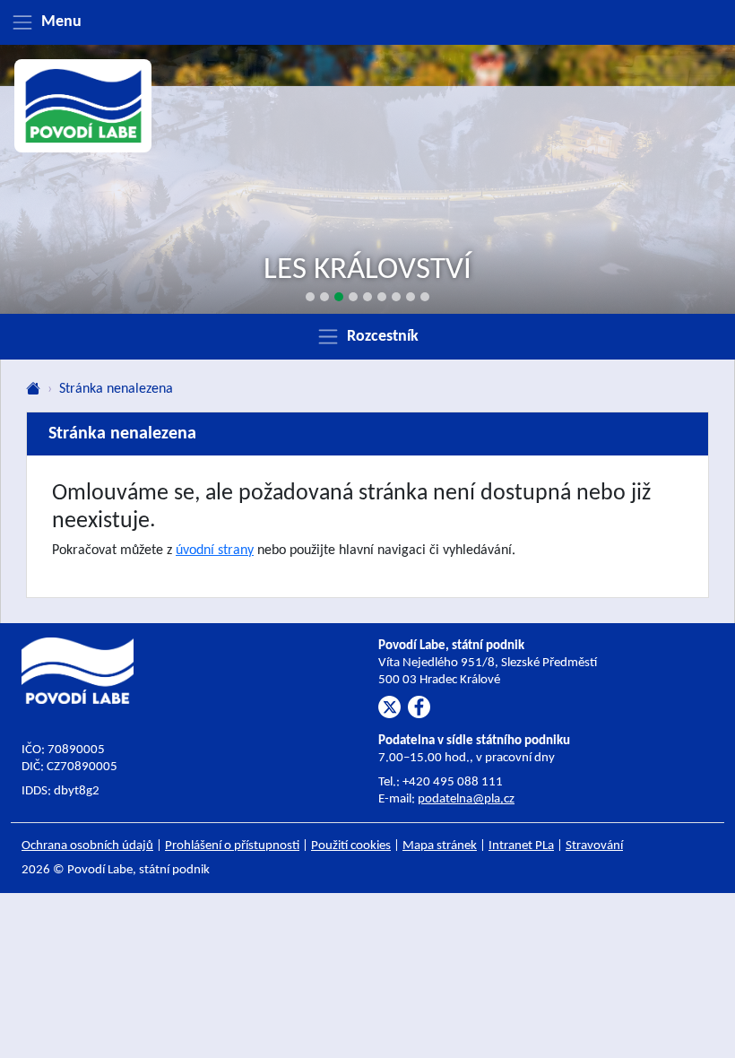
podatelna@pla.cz (466, 799)
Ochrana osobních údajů (87, 846)
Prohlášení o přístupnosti (232, 846)
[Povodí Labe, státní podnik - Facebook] (419, 707)
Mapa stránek (439, 846)
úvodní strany (215, 550)
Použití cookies (351, 846)
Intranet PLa (521, 846)
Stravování (594, 846)
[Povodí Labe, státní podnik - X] (389, 707)
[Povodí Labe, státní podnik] (83, 106)
